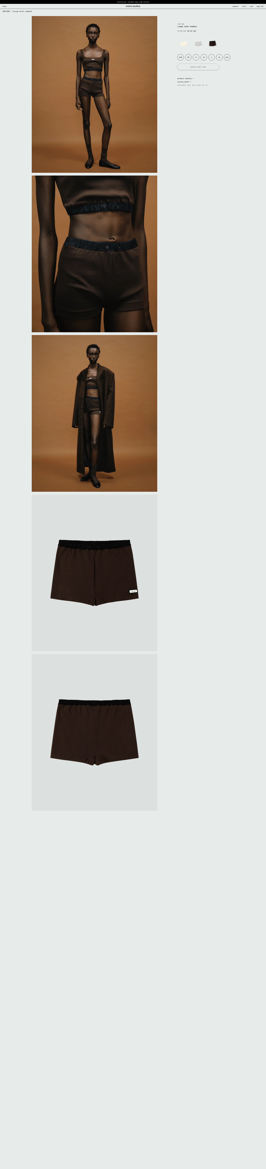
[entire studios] (133, 6)
